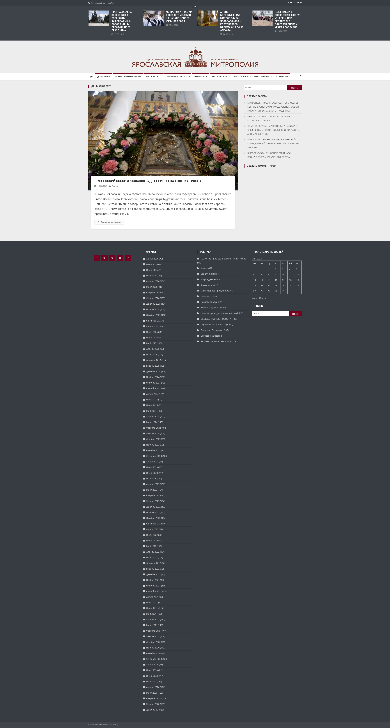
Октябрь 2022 (153, 518)
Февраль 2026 (153, 292)
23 (276, 285)
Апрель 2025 (153, 348)
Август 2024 (152, 393)
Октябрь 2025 (153, 315)
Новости (205, 296)
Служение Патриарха (212, 330)
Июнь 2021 (152, 608)
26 (297, 285)
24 (283, 285)
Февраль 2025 (153, 360)
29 (269, 290)
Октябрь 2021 (153, 585)
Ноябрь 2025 (153, 309)
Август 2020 (152, 664)
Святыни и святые (176, 76)
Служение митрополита (213, 324)
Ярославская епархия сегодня (251, 76)
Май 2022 (151, 546)
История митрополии (128, 76)
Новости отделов (209, 307)
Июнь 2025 (152, 337)
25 (290, 285)
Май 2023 (151, 478)
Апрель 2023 (153, 484)
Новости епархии (210, 301)
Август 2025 (152, 326)
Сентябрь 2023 (154, 456)
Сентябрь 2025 (154, 320)
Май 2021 (151, 613)
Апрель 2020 (153, 687)
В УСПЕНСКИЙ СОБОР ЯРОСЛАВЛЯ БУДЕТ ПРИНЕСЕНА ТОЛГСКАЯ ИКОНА (147, 181)
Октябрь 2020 (153, 653)
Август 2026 (152, 258)
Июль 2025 (152, 331)
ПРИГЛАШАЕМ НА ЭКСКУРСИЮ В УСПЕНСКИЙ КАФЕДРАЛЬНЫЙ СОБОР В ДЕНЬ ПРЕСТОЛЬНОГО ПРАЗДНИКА (122, 21)
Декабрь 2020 (153, 642)
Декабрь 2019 (153, 709)
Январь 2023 (153, 501)
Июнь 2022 (152, 540)
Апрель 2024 (153, 416)
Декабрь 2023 (153, 439)
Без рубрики (207, 273)
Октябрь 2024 (153, 382)
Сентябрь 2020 (154, 658)
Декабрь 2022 (153, 506)
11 (290, 274)
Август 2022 (152, 529)
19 (297, 280)
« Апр (254, 298)
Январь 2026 (153, 298)
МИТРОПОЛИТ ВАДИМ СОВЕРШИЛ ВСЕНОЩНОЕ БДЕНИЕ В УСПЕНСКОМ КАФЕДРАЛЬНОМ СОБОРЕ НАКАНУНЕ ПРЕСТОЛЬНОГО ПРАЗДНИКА (273, 106)
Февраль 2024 (153, 427)
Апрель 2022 (153, 551)
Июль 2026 (152, 264)
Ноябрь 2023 (153, 444)
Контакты (282, 76)
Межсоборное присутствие (215, 290)
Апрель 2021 (153, 619)
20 (254, 285)
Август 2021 (152, 596)
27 (254, 290)
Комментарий (208, 285)
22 (269, 285)
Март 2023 (151, 489)
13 (254, 280)
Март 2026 (151, 286)
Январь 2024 (153, 433)
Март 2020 (151, 692)
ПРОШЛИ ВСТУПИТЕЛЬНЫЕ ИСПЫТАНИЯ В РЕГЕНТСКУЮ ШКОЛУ (269, 118)
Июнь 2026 (152, 269)
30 (276, 290)
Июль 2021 (152, 602)
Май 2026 (151, 275)
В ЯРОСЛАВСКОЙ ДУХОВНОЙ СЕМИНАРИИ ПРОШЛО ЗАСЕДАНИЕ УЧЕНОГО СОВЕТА (269, 155)
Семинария (200, 76)
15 (269, 280)
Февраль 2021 (153, 630)
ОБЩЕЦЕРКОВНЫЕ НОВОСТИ (216, 318)
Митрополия (219, 76)
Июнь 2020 (152, 675)
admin (115, 186)
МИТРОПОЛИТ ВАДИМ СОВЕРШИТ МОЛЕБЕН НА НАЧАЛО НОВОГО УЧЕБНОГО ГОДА (179, 17)
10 (283, 274)
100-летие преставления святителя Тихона (223, 258)
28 (262, 290)
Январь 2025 (153, 365)
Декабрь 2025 (153, 303)
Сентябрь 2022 (154, 523)
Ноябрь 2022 (153, 512)
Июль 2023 (152, 467)
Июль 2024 (152, 399)
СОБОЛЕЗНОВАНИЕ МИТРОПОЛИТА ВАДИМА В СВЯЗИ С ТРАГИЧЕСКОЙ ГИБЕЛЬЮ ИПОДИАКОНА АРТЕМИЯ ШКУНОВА (273, 129)
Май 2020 (151, 681)
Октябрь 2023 (153, 450)
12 (297, 274)
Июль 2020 (152, 670)
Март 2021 (151, 625)
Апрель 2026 (153, 281)
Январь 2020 (153, 704)
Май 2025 (151, 343)
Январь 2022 (153, 568)
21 (262, 285)
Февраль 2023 (153, 495)
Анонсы (205, 268)
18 (290, 280)
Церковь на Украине (211, 335)
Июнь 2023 (152, 472)
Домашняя (103, 76)
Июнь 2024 (152, 405)
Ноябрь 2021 (153, 580)
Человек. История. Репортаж (216, 341)
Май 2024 (151, 410)
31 (283, 290)
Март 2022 (151, 557)
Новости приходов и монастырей (218, 313)
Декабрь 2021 (153, 574)
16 (276, 280)
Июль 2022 (152, 534)
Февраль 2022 (153, 563)
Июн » (262, 298)
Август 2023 (152, 461)
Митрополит (153, 76)
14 (262, 280)
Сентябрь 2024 (154, 388)
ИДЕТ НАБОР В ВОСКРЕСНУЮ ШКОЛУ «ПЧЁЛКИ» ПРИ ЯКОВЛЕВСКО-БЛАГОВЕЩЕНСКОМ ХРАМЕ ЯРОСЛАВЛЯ (287, 20)
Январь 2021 (153, 636)
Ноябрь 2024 (153, 377)
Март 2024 (151, 422)
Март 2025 (151, 354)
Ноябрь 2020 (153, 647)
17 (283, 280)
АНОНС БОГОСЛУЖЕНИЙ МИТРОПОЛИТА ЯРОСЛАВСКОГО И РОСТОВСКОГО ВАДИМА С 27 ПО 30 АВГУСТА (231, 21)
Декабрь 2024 (153, 371)
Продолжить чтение (111, 222)
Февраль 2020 (153, 698)
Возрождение (208, 279)
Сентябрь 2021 (154, 591)
